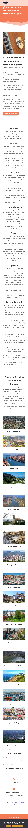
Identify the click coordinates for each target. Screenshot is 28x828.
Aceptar (8, 825)
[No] (26, 823)
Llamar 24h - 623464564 (10, 113)
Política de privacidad (14, 817)
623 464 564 (14, 785)
